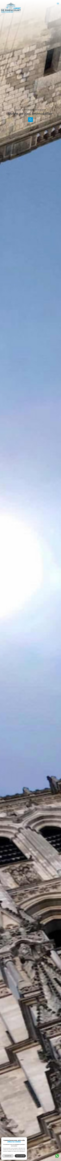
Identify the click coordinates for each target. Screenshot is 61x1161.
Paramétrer (8, 1156)
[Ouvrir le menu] (58, 3)
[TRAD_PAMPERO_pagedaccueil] (11, 12)
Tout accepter (20, 1156)
